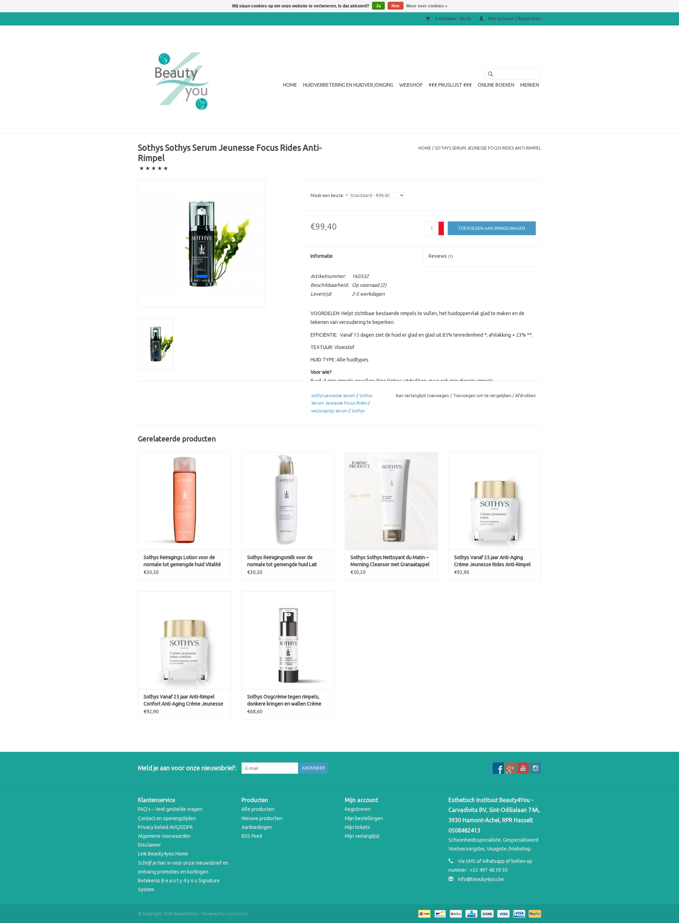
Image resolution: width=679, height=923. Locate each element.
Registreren (358, 809)
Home (290, 85)
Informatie (322, 256)
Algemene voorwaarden (164, 836)
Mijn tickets (357, 827)
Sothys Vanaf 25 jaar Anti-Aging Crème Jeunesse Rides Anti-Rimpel (492, 561)
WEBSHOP (411, 85)
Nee (395, 6)
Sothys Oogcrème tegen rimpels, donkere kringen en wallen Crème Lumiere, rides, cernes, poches (284, 700)
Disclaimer (149, 845)
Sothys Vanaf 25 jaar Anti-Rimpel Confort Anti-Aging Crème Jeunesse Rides (183, 700)
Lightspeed (237, 913)
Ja (378, 6)
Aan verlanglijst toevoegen (422, 395)
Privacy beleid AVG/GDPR (165, 827)
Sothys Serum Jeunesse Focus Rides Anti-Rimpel (488, 148)
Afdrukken (525, 395)
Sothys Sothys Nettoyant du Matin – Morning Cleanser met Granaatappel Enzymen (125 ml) (390, 561)
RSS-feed (252, 836)
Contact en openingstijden (167, 818)
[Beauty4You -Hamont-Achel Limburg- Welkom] (181, 79)
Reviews (441, 256)
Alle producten (258, 809)
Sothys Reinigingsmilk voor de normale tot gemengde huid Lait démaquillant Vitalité (282, 561)
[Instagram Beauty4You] (535, 768)
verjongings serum (329, 410)
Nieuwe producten (262, 818)
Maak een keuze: (329, 195)
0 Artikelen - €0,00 (453, 18)
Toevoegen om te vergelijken (482, 395)
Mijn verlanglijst (362, 836)
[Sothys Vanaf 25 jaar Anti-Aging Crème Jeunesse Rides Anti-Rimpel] (494, 501)
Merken (529, 85)
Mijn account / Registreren (514, 18)
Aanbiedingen (257, 827)
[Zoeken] (488, 74)
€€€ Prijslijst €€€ (450, 85)
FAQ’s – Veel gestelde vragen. (170, 809)
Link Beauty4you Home (163, 854)
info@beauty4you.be (481, 879)
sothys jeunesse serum (333, 395)
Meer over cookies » (426, 6)
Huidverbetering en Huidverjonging (348, 85)
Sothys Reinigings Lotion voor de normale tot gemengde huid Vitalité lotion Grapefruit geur (182, 561)
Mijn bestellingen (364, 818)
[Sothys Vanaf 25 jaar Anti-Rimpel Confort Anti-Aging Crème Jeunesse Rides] (184, 640)
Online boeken (496, 85)
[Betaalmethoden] (423, 913)
